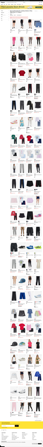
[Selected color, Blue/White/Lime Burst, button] (26, 253)
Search (24, 2)
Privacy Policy (23, 442)
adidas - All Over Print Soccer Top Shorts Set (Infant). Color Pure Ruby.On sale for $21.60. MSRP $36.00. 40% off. (30, 141)
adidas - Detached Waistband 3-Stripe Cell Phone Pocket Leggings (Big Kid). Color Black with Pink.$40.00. (38, 393)
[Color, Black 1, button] (28, 127)
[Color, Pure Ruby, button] (11, 253)
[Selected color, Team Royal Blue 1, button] (18, 301)
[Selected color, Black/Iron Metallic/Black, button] (18, 94)
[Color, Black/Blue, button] (27, 94)
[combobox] (14, 2)
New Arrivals (33, 436)
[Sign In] (40, 2)
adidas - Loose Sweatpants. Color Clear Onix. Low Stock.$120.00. (14, 233)
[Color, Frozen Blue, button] (27, 206)
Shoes (33, 438)
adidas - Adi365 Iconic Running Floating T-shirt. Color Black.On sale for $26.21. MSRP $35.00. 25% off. (38, 346)
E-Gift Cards (23, 438)
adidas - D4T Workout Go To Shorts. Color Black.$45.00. (30, 75)
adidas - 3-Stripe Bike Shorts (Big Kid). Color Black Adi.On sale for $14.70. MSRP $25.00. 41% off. (38, 108)
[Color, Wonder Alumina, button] (35, 237)
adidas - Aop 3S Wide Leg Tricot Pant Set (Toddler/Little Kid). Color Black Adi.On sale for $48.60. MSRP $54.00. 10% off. (30, 108)
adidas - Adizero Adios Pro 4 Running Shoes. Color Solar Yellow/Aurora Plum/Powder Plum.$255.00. (38, 250)
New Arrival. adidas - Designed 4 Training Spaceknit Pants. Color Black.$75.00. (38, 170)
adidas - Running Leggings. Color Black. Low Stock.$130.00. (38, 44)
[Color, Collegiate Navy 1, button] (27, 127)
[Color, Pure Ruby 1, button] (19, 301)
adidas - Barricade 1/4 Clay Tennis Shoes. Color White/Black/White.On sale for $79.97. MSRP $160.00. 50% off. (14, 393)
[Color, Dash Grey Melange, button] (11, 189)
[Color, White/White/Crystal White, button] (36, 301)
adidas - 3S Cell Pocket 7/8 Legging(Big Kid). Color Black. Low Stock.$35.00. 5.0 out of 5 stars (22, 409)
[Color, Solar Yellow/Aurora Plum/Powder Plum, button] (27, 253)
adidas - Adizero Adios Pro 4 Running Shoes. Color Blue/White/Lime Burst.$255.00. (30, 250)
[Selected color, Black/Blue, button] (10, 110)
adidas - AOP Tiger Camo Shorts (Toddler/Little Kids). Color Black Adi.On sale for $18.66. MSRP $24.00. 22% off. (22, 315)
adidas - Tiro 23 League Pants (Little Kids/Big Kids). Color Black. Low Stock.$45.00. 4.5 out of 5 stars (38, 283)
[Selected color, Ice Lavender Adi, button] (26, 206)
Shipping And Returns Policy (15, 437)
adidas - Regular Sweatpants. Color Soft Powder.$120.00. (14, 283)
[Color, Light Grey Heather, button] (11, 412)
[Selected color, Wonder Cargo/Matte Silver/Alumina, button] (18, 365)
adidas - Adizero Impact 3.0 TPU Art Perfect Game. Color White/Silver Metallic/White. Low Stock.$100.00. (38, 218)
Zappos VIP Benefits (4, 438)
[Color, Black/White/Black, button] (40, 301)
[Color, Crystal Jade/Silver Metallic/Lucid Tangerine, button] (19, 365)
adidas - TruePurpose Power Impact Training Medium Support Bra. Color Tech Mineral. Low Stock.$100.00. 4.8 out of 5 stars (30, 362)
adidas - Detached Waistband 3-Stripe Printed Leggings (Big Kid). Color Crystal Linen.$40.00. (30, 393)
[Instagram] (2, 430)
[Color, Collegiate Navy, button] (29, 269)
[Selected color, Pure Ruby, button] (18, 333)
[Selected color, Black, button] (26, 269)
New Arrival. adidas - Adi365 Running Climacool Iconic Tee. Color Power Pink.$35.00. (30, 346)
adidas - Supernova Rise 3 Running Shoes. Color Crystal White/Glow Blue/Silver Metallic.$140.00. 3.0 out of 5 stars (38, 299)
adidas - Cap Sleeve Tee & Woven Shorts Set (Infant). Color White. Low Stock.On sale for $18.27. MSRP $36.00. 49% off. (30, 155)
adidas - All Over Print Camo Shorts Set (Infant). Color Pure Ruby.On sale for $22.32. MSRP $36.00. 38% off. (22, 330)
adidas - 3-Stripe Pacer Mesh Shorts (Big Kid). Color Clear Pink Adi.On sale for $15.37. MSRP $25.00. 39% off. (14, 202)
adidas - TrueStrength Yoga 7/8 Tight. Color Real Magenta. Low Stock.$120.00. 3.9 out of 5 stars (14, 44)
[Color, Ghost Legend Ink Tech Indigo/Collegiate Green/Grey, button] (35, 29)
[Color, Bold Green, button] (12, 253)
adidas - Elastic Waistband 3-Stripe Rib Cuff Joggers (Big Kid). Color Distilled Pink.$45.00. (14, 409)
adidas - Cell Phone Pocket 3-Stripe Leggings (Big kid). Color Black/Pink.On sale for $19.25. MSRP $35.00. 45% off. (14, 75)
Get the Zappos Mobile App (5, 436)
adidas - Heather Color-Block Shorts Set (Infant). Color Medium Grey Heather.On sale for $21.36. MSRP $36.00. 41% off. (22, 267)
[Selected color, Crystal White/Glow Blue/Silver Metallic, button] (34, 301)
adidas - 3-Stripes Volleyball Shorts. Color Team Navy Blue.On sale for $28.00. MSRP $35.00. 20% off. (38, 202)
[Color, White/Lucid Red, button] (28, 253)
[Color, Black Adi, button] (19, 333)
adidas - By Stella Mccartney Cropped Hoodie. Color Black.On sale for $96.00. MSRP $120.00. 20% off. (14, 59)
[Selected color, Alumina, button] (26, 127)
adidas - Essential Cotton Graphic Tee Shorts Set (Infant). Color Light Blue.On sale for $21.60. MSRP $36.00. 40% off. (38, 141)
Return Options (14, 439)
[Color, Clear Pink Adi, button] (19, 221)
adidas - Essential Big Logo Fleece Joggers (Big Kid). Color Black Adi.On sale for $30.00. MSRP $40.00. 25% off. (38, 233)
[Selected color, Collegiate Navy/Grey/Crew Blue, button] (34, 29)
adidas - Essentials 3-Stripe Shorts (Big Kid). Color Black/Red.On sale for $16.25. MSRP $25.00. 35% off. (30, 218)
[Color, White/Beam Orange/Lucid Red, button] (35, 253)
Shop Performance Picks (27, 0)
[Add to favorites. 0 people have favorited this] (17, 19)
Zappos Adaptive (34, 439)
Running (33, 437)
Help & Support (40, 4)
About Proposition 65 (14, 438)
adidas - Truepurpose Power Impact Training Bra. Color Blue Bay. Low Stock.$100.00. (22, 125)
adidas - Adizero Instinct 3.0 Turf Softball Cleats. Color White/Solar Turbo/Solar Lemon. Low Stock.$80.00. (14, 125)
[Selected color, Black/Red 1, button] (34, 189)
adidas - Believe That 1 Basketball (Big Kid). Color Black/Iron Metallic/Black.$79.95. (22, 91)
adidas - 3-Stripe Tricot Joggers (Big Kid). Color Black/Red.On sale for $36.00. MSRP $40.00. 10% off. (30, 91)
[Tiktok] (4, 430)
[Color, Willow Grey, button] (35, 269)
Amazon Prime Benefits (4, 437)
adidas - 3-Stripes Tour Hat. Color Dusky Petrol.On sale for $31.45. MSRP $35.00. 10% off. (22, 283)
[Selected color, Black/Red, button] (26, 94)
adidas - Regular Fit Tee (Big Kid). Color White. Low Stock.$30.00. (14, 378)
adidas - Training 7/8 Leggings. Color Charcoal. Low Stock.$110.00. (30, 44)
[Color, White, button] (27, 269)
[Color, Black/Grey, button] (28, 94)
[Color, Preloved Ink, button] (36, 237)
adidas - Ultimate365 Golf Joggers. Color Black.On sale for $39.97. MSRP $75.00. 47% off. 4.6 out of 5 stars (30, 378)
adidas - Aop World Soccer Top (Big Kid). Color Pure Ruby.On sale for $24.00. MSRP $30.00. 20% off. (22, 75)
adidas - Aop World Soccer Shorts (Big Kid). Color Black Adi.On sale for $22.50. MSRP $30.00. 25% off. (14, 250)
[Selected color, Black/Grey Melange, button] (10, 189)
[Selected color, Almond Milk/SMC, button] (34, 269)
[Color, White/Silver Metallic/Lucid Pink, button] (35, 301)
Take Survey (23, 437)
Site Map (23, 436)
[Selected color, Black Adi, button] (18, 221)
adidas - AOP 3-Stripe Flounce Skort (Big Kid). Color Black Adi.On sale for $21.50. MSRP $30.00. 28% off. (22, 218)
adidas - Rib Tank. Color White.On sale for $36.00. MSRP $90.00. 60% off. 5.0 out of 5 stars (14, 362)
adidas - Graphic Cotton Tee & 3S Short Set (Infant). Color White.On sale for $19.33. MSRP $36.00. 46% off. (22, 202)
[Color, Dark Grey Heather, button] (35, 94)
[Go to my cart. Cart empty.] (41, 2)
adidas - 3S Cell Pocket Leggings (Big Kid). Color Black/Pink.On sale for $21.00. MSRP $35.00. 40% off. (38, 59)
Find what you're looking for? (38, 420)
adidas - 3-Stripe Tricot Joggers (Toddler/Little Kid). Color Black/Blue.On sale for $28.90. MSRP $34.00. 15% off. (22, 186)
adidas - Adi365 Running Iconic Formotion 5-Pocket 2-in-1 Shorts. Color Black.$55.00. (38, 75)
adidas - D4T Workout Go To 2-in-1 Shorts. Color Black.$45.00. (30, 27)
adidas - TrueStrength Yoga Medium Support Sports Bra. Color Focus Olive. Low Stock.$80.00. (38, 362)
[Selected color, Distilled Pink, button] (10, 412)
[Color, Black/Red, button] (11, 110)
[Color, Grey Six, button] (27, 237)
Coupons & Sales (4, 439)
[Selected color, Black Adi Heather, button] (34, 94)
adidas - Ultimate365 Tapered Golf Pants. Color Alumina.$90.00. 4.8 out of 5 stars (30, 125)
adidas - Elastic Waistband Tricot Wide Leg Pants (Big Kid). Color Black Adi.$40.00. (14, 299)
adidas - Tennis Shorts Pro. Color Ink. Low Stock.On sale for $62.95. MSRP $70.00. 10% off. (22, 378)
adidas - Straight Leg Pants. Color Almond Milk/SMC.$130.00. (38, 267)
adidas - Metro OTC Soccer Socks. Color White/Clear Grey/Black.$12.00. (30, 299)
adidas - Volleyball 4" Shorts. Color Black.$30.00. (14, 27)
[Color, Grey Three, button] (31, 269)
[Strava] (6, 430)
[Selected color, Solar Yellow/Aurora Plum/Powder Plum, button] (34, 253)
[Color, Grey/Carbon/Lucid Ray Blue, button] (19, 94)
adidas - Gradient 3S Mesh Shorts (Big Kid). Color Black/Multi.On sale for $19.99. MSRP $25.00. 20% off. (30, 186)
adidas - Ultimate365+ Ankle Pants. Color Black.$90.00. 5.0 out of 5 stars (30, 267)
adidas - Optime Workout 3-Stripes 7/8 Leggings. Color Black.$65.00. (22, 27)
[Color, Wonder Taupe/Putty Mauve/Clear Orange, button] (37, 301)
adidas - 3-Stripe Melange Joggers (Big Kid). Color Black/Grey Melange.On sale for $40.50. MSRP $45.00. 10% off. (14, 186)
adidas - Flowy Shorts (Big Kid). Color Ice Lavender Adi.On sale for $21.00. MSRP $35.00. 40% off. (30, 202)
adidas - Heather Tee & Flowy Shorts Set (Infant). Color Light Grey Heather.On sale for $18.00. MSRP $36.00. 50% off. (30, 59)
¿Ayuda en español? (14, 436)
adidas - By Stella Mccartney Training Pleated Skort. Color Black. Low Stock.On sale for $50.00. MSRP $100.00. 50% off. (30, 283)
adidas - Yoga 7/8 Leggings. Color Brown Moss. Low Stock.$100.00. (22, 233)
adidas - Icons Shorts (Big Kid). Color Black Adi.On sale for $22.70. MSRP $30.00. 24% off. (30, 233)
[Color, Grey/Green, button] (35, 189)
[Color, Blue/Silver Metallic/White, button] (39, 301)
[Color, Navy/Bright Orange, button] (36, 189)
